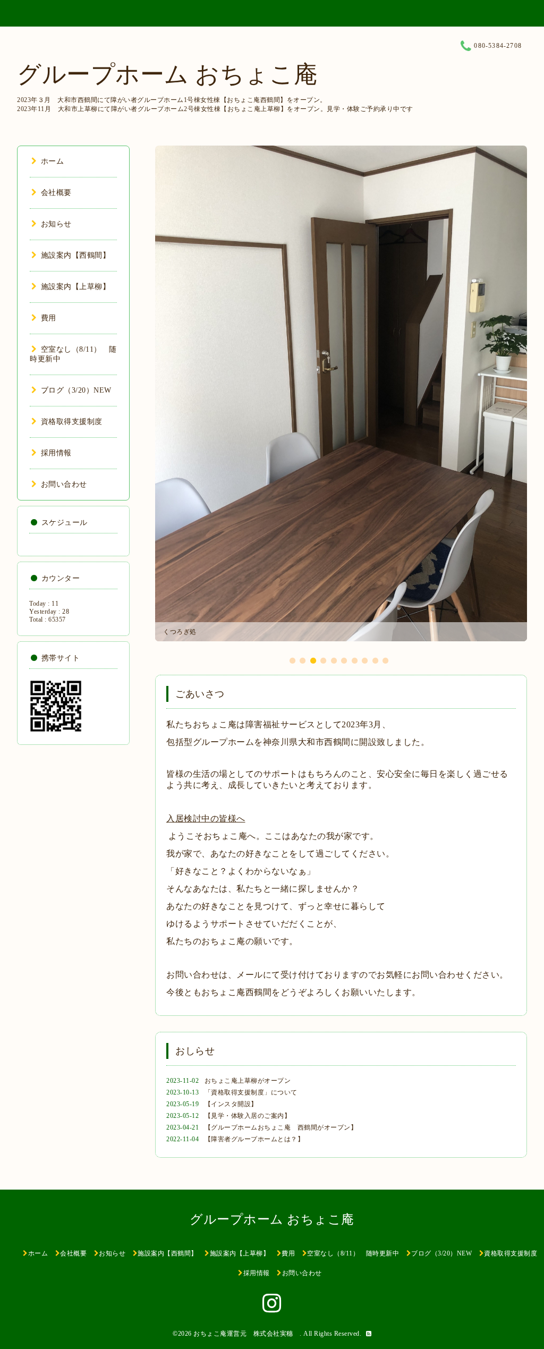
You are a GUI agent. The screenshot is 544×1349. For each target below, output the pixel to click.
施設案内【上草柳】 (75, 287)
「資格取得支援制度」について (251, 1092)
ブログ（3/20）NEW (76, 390)
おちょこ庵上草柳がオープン (248, 1080)
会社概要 (56, 193)
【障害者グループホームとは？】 (254, 1139)
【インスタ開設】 (231, 1104)
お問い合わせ (64, 484)
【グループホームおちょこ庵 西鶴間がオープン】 (281, 1127)
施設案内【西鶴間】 (75, 255)
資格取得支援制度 (72, 422)
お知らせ (56, 224)
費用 (48, 318)
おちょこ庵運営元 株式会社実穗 (246, 1333)
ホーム (52, 161)
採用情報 (56, 453)
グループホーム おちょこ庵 (167, 74)
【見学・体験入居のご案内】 (248, 1115)
